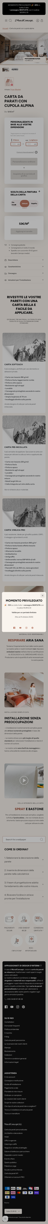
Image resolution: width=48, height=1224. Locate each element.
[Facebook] (14, 628)
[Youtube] (20, 628)
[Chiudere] (42, 595)
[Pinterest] (32, 628)
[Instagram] (26, 628)
